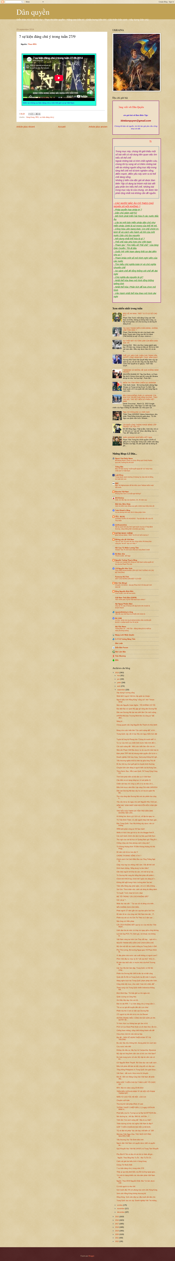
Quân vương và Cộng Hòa (126, 997)
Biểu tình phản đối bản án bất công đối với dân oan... (136, 1066)
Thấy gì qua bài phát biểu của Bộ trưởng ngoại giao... (136, 1172)
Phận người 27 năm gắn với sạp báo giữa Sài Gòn (135, 911)
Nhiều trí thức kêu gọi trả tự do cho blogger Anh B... (136, 833)
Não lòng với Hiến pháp (125, 921)
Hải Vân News (120, 627)
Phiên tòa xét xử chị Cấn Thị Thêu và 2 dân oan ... (135, 918)
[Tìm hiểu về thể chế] (137, 144)
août (119, 686)
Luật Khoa (119, 475)
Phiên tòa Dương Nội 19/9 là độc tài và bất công (135, 973)
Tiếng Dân (119, 467)
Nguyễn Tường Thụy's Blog (126, 560)
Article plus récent (25, 126)
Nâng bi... (120, 721)
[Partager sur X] (34, 114)
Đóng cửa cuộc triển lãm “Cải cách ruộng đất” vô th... (136, 730)
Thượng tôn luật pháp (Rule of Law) (130, 1104)
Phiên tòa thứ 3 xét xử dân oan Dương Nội (133, 1011)
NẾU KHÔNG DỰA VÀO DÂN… (128, 907)
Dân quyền (33, 12)
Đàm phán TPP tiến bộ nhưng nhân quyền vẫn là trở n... (137, 753)
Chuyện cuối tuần (123, 1100)
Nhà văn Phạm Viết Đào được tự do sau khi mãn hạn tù (137, 750)
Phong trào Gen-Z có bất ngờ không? (128, 494)
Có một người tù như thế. (126, 1186)
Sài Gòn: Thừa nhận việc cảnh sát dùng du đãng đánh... (137, 889)
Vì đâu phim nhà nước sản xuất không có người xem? (137, 955)
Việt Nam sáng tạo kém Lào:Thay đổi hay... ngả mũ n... (137, 939)
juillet (119, 683)
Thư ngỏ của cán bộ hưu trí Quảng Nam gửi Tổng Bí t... (137, 840)
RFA (37, 117)
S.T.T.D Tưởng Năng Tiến (125, 639)
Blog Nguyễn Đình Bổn (124, 591)
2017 (117, 1224)
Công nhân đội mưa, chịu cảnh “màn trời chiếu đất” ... (137, 984)
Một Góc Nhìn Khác (123, 504)
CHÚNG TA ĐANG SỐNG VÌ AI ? (129, 856)
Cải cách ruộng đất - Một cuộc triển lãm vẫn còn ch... (136, 746)
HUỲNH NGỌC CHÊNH (124, 533)
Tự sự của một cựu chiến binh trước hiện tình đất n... (137, 743)
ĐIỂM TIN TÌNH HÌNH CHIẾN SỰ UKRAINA (139, 383)
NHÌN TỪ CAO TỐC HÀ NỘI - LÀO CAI (131, 1097)
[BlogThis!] (32, 114)
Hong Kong (30, 117)
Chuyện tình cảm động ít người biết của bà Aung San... (137, 768)
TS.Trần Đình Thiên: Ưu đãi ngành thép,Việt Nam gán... (137, 820)
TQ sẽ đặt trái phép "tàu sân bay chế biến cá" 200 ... (136, 1131)
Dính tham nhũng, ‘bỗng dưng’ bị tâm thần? (133, 868)
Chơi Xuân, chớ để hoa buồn (125, 593)
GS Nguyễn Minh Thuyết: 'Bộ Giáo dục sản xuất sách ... (137, 1063)
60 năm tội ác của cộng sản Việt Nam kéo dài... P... (136, 914)
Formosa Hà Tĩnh (122, 577)
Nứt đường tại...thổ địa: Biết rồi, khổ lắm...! (133, 1116)
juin (118, 679)
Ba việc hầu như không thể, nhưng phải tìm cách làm (136, 1043)
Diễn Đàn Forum (121, 648)
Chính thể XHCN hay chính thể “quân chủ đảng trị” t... (136, 879)
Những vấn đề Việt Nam (124, 539)
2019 (117, 1231)
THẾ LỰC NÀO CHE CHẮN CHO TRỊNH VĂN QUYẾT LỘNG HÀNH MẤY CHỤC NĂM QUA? (140, 356)
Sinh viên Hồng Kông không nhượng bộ (131, 1193)
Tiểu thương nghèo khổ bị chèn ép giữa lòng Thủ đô (136, 761)
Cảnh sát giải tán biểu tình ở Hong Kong (131, 1161)
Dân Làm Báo (120, 652)
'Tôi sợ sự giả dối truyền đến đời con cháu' (132, 1007)
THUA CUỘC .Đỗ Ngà (122, 556)
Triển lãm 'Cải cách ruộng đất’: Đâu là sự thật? (134, 1120)
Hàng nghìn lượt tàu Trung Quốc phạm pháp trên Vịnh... (137, 981)
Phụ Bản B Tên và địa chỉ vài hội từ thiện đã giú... (135, 1154)
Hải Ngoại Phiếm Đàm (124, 604)
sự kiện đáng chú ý (47, 117)
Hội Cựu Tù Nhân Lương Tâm (127, 548)
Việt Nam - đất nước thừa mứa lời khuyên (132, 1073)
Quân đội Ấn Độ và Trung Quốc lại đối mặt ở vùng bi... (137, 977)
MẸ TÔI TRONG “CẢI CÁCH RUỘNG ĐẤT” (133, 897)
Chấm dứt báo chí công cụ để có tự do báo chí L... (136, 784)
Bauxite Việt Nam (122, 492)
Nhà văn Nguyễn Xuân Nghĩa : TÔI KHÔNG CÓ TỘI (136, 705)
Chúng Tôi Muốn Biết (124, 1165)
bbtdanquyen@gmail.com (136, 120)
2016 (117, 1220)
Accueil (61, 126)
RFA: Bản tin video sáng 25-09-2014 (130, 1088)
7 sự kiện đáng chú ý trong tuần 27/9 (130, 1168)
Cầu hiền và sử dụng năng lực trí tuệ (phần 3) (134, 780)
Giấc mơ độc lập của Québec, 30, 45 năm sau (131, 500)
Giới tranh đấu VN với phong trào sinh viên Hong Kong (137, 1190)
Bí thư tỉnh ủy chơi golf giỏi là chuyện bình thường (135, 764)
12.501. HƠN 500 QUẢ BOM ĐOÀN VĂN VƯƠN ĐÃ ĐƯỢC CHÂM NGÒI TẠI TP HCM (133, 621)
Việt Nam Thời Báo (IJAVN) (125, 598)
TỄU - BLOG (120, 517)
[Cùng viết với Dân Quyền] (136, 113)
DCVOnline (119, 498)
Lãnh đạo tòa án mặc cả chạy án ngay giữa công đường (137, 930)
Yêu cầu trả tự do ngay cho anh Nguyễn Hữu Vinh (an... (137, 802)
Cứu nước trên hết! (124, 1047)
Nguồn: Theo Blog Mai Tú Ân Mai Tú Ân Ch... (134, 1158)
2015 (117, 1217)
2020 (117, 1234)
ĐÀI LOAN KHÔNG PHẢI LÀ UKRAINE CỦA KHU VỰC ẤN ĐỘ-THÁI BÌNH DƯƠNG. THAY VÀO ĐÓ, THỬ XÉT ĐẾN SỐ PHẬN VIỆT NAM (140, 398)
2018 (117, 1227)
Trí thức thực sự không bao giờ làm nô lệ (132, 1023)
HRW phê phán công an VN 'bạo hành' (131, 829)
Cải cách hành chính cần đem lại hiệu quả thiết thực (136, 836)
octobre (120, 1205)
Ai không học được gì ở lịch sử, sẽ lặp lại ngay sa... (136, 816)
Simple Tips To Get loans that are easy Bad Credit (132, 550)
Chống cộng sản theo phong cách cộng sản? (133, 843)
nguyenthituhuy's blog (124, 612)
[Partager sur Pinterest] (39, 114)
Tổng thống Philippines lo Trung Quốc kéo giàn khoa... (137, 1070)
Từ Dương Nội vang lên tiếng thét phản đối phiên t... (136, 875)
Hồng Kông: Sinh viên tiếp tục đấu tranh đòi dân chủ (136, 1197)
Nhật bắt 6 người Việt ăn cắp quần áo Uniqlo (133, 696)
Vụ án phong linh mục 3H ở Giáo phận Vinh (130, 512)
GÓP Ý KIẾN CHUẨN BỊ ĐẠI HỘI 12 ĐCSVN (133, 1127)
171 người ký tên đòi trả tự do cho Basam (132, 1014)
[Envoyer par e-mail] (29, 114)
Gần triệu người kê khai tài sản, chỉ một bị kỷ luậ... (136, 872)
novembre (121, 1209)
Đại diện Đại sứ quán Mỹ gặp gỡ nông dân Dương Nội (137, 709)
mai (118, 675)
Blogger (91, 1256)
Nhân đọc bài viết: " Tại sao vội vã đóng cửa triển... (136, 904)
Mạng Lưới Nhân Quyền (124, 635)
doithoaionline (121, 525)
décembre (121, 1212)
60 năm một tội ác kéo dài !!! (127, 852)
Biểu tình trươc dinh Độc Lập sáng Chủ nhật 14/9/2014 (137, 787)
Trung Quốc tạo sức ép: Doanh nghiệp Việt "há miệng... (137, 1200)
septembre (121, 690)
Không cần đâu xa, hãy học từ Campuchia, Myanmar (136, 1050)
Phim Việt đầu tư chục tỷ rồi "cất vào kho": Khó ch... (136, 959)
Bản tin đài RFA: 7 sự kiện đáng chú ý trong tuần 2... (136, 1004)
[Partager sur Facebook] (37, 114)
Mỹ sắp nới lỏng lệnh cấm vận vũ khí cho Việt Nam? (136, 1054)
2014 (117, 673)
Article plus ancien (98, 126)
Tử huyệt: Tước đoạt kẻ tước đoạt (130, 893)
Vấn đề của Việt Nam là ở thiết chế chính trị (130, 614)
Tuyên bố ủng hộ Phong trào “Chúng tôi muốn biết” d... (137, 739)
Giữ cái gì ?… (122, 900)
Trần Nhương (120, 656)
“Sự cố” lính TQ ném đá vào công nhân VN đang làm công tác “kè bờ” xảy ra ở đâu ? (133, 542)
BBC (117, 483)
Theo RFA (32, 44)
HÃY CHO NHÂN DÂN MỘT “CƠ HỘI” (128, 579)
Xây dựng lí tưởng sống (126, 693)
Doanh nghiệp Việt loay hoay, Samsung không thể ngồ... (137, 757)
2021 (117, 1238)
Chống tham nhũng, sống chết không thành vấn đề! (136, 1030)
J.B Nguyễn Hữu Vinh (123, 568)
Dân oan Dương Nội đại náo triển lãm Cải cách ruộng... (137, 712)
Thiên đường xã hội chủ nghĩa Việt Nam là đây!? (135, 1124)
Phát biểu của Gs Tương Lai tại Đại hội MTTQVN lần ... (137, 1113)
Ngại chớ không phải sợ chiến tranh (136, 412)
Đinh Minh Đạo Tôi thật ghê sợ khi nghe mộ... (134, 993)
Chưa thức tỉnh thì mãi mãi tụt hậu (129, 1034)
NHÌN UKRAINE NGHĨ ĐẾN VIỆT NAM (137, 437)
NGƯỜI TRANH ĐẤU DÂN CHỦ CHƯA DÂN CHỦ (135, 943)
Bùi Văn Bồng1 (121, 583)
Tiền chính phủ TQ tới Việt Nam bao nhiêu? (130, 599)
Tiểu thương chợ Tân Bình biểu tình (130, 1140)
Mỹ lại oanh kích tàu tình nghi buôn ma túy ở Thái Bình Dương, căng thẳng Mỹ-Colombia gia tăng (134, 528)
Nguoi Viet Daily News (124, 458)
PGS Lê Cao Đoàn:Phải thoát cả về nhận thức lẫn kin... (137, 1027)
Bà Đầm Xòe (120, 554)
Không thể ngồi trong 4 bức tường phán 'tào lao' (134, 882)
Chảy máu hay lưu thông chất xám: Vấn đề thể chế (136, 865)
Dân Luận (119, 643)
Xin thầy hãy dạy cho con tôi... (128, 1000)
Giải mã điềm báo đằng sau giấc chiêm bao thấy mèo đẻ (134, 506)
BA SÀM (118, 618)
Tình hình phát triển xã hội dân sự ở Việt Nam (134, 777)
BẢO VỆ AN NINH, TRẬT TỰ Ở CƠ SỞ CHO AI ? (132, 535)
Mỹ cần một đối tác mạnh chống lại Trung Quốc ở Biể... (137, 946)
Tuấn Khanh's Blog (122, 510)
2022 (117, 1241)
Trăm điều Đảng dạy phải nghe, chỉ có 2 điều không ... (137, 886)
